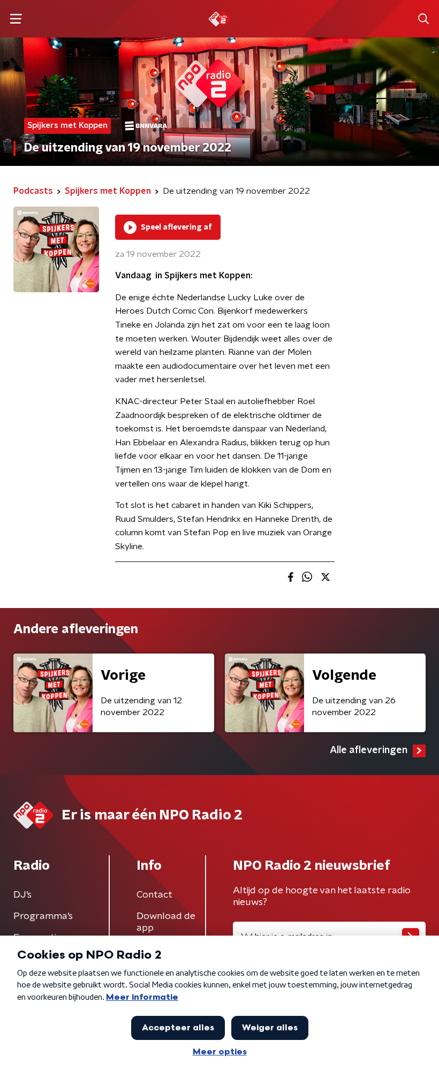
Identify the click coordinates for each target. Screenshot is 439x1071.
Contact (154, 895)
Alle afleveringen (368, 750)
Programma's (43, 916)
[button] (15, 19)
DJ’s (22, 895)
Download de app (166, 922)
